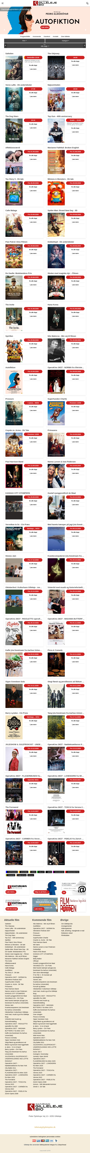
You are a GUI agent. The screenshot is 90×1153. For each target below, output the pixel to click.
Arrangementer (66, 926)
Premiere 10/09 (75, 403)
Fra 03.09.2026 (33, 214)
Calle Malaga (9, 968)
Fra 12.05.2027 (75, 843)
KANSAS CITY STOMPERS (15, 993)
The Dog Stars (10, 935)
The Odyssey (9, 926)
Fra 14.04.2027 (33, 843)
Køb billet (45, 27)
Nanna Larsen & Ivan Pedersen (16, 991)
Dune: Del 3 (37, 1052)
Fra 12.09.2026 (33, 465)
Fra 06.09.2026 (33, 183)
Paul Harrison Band (12, 989)
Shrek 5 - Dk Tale (39, 1087)
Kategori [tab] (65, 41)
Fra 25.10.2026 (75, 591)
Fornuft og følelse (39, 986)
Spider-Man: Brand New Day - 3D (17, 949)
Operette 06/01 (33, 780)
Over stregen (37, 1014)
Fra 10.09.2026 (75, 434)
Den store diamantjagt (41, 972)
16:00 (75, 57)
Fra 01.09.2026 (33, 152)
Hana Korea (9, 966)
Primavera (8, 986)
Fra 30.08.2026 (75, 277)
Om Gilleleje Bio (67, 924)
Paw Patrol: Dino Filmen (13, 942)
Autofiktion (8, 970)
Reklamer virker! (67, 933)
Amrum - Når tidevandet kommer (44, 1084)
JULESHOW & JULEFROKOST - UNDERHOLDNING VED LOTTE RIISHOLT (16, 1059)
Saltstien (8, 924)
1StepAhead (61, 1145)
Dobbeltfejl (37, 949)
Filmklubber (65, 935)
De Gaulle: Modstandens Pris (15, 952)
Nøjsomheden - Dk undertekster (16, 933)
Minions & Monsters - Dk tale (15, 945)
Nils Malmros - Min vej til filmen (16, 956)
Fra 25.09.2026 (33, 497)
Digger (35, 956)
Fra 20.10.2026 (75, 560)
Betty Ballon (37, 959)
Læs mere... (11, 892)
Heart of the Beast (39, 952)
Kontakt (55, 36)
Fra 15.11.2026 (75, 686)
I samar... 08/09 (33, 403)
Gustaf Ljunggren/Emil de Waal (16, 996)
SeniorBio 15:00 (33, 57)
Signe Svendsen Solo (12, 1040)
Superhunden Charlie (12, 982)
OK (64, 892)
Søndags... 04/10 (33, 528)
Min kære (36, 945)
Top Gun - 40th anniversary (14, 938)
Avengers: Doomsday (40, 1054)
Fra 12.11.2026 (75, 654)
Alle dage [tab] (44, 45)
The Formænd (10, 1080)
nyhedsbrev (34, 1137)
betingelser (42, 1137)
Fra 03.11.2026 (33, 654)
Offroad (35, 961)
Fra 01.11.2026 (75, 623)
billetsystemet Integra (47, 1145)
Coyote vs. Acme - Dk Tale (14, 984)
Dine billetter (65, 36)
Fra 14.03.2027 (75, 811)
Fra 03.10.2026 (75, 497)
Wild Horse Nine (39, 1035)
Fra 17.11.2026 (75, 717)
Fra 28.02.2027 (75, 780)
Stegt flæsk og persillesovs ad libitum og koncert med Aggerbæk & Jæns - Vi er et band (17, 1045)
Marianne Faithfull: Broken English (17, 959)
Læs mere (33, 69)
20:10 (33, 120)
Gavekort (47, 36)
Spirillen (8, 940)
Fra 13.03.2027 (33, 811)
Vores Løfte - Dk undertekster (15, 928)
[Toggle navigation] (87, 3)
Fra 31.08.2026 (75, 152)
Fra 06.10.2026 (75, 528)
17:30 (33, 89)
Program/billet (25, 36)
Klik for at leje (12, 909)
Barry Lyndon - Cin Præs (13, 1049)
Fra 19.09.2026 (75, 465)
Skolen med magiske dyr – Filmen (17, 954)
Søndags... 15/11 (33, 717)
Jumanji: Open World (40, 1056)
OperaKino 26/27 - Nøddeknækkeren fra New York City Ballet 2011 (16, 1065)
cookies (57, 1137)
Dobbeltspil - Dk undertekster (15, 947)
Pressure (8, 975)
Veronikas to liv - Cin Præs (14, 998)
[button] (4, 29)
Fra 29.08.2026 (75, 183)
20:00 (75, 89)
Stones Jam (9, 1005)
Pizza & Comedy (11, 1038)
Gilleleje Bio (37, 2)
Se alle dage (33, 65)
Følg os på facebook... (42, 892)
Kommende (37, 36)
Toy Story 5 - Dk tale (12, 972)
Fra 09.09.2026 (75, 371)
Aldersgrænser (66, 928)
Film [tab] (23, 41)
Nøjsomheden (10, 931)
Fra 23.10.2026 (33, 591)
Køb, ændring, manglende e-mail (72, 931)
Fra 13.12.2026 (33, 748)
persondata (50, 1137)
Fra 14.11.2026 (33, 686)
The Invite (8, 961)
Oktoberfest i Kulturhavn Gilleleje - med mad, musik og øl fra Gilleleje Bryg (17, 1014)
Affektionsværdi (10, 963)
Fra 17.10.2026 (33, 560)
